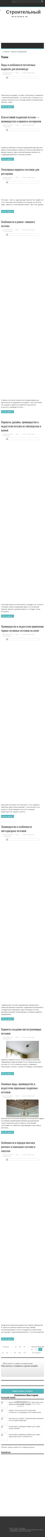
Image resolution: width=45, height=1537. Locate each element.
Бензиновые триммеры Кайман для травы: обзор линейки (24, 1427)
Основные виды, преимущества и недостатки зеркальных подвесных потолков (19, 1088)
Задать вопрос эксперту (22, 1391)
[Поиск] (42, 1)
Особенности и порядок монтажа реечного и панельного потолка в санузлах (18, 1147)
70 (24, 1347)
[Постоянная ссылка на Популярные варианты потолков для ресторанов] (22, 183)
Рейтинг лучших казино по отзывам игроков (17, 1447)
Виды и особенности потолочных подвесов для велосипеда (18, 67)
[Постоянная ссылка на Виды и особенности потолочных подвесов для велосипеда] (22, 78)
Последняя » (36, 1353)
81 (3, 1353)
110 (24, 1353)
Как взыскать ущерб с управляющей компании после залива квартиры (26, 1419)
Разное (17, 73)
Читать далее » (7, 107)
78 (32, 1349)
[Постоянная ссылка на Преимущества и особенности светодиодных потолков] (22, 840)
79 (36, 1349)
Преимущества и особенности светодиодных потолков (16, 829)
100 (19, 1353)
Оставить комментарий (28, 73)
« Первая (5, 1347)
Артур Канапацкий (8, 73)
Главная (6, 52)
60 (20, 1347)
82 (7, 1353)
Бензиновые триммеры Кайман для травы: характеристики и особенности (24, 1435)
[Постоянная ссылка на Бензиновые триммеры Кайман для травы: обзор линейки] (4, 1431)
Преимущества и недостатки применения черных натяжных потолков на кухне (22, 628)
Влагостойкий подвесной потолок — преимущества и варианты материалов (21, 119)
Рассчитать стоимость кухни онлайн (19, 1366)
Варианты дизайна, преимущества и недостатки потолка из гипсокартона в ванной (21, 426)
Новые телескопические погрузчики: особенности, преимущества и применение (25, 1411)
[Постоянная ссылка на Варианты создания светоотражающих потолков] (22, 1058)
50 (16, 1347)
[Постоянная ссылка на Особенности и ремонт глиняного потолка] (22, 235)
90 (15, 1353)
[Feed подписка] (43, 56)
